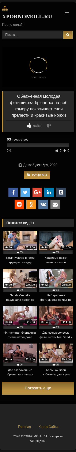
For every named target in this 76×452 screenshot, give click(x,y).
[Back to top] (63, 439)
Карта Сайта (48, 427)
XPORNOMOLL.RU (26, 17)
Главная (24, 427)
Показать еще (38, 388)
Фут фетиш (39, 174)
